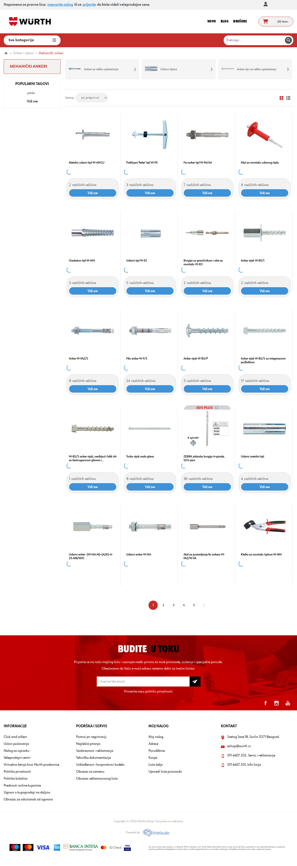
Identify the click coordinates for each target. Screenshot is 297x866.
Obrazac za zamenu (90, 772)
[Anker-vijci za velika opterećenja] (228, 69)
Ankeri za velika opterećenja (101, 69)
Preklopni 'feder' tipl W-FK (142, 162)
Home (6, 53)
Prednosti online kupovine (22, 785)
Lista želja (155, 765)
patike (31, 93)
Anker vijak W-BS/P (196, 358)
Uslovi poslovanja (16, 744)
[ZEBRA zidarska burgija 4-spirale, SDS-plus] (207, 428)
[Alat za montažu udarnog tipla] (264, 134)
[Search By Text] (288, 40)
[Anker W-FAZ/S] (92, 330)
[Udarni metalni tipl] (264, 428)
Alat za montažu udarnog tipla (260, 162)
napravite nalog (60, 5)
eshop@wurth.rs (239, 746)
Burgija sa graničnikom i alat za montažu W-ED (203, 262)
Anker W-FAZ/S (78, 358)
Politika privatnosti (17, 772)
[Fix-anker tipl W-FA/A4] (207, 134)
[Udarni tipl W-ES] (150, 232)
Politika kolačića (15, 779)
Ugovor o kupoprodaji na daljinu (27, 792)
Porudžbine (156, 751)
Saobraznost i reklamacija (94, 751)
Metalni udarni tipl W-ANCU (86, 162)
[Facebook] (265, 703)
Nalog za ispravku (16, 751)
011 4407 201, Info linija (244, 765)
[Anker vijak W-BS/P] (207, 330)
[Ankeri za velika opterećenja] (75, 69)
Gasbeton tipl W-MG (82, 260)
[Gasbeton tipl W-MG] (92, 232)
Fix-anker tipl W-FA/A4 (198, 162)
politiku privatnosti (159, 691)
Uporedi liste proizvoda (165, 772)
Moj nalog (155, 737)
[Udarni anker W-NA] (150, 526)
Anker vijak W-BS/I (252, 260)
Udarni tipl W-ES (136, 260)
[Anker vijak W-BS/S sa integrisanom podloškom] (264, 330)
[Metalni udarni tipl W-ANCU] (92, 134)
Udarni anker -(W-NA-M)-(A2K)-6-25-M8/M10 (91, 556)
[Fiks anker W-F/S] (150, 330)
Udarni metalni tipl (252, 456)
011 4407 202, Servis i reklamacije (251, 755)
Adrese (153, 744)
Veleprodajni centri (17, 758)
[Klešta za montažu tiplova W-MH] (264, 526)
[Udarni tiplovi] (151, 69)
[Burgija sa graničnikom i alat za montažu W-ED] (207, 232)
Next (204, 605)
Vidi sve (32, 101)
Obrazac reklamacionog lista (97, 779)
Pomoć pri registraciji (91, 737)
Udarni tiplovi (168, 69)
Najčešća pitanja (88, 744)
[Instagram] (276, 703)
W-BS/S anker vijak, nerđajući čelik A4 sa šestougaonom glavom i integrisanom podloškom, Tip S (92, 458)
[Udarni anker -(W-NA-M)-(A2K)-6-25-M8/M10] (92, 526)
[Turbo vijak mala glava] (150, 428)
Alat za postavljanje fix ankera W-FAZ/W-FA (204, 556)
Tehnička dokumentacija (93, 758)
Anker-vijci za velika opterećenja (256, 69)
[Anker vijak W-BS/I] (264, 232)
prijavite (89, 5)
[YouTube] (287, 703)
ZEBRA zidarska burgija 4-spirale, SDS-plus (204, 458)
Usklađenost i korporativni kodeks (100, 765)
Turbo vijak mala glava (140, 456)
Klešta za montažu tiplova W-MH (261, 554)
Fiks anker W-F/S (136, 358)
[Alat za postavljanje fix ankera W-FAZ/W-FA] (207, 526)
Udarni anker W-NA (138, 554)
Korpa (152, 758)
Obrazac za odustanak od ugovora (28, 799)
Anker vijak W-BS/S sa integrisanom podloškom (263, 360)
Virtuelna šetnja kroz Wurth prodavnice (31, 765)
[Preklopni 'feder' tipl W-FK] (150, 134)
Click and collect (15, 737)
